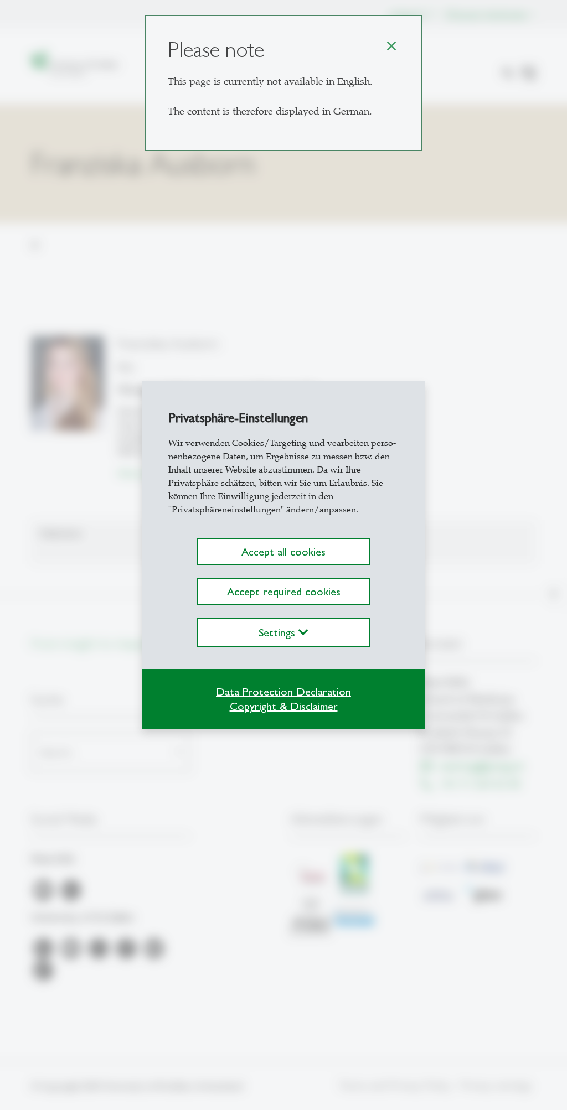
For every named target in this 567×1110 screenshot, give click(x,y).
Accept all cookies (283, 551)
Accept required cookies (284, 591)
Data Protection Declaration (283, 691)
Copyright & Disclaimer (284, 706)
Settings (278, 632)
